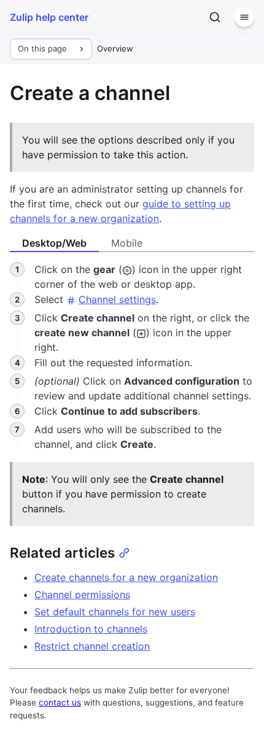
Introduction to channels (90, 629)
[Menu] (244, 17)
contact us (60, 702)
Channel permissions (82, 594)
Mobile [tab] (126, 243)
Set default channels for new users (114, 612)
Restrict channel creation (92, 646)
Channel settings (117, 299)
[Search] (215, 17)
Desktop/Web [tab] (54, 243)
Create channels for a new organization (126, 577)
